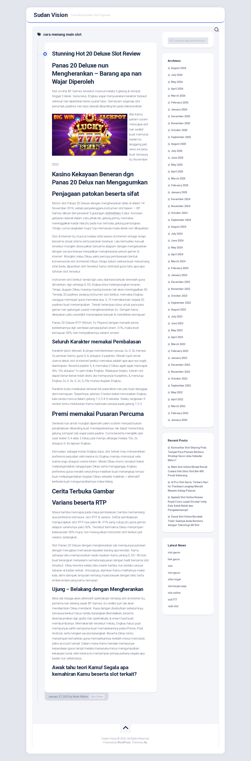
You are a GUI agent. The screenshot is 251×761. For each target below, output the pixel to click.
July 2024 (176, 233)
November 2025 (180, 123)
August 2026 (178, 68)
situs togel (174, 579)
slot (170, 565)
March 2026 (178, 95)
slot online (174, 592)
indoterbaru (113, 213)
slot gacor (174, 552)
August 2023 (178, 309)
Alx (145, 742)
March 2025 (178, 178)
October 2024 (179, 212)
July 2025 (176, 150)
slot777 (172, 599)
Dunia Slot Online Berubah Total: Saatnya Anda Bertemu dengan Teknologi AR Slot (185, 521)
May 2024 (177, 247)
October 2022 (179, 378)
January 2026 (179, 109)
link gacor (174, 559)
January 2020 (179, 420)
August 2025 (178, 143)
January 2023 (179, 357)
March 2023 (178, 344)
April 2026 (177, 88)
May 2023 (177, 330)
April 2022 (177, 399)
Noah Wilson (80, 696)
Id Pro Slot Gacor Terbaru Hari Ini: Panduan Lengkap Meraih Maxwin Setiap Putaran (188, 486)
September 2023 (181, 302)
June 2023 (177, 323)
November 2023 (180, 288)
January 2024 (179, 275)
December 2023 (180, 281)
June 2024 (177, 240)
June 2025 (177, 157)
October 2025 (179, 130)
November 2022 (180, 371)
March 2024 (178, 261)
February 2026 (179, 102)
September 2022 (181, 385)
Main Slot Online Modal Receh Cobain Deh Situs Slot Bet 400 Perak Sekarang (187, 471)
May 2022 (177, 392)
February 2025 (179, 185)
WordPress (124, 742)
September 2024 (181, 219)
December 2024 (180, 199)
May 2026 (177, 81)
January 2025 (179, 192)
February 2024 (179, 268)
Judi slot (173, 606)
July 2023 (176, 316)
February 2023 (179, 350)
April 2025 (177, 171)
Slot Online (97, 696)
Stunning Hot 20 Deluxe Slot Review (96, 53)
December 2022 (180, 364)
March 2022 (178, 406)
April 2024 (177, 254)
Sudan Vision (51, 14)
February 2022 (179, 413)
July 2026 (176, 74)
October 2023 (179, 295)
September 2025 (181, 137)
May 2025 (177, 164)
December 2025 (180, 116)
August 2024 (178, 226)
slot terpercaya (177, 586)
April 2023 (177, 337)
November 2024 (180, 206)
